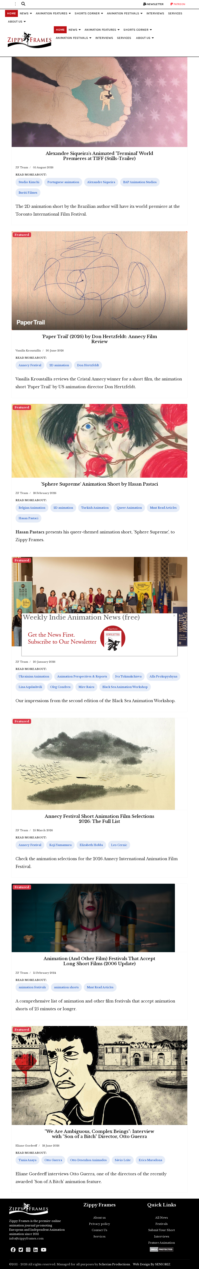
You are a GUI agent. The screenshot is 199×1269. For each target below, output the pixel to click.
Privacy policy (99, 1224)
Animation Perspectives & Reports (82, 676)
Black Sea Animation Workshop (125, 687)
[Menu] (15, 3)
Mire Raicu (86, 687)
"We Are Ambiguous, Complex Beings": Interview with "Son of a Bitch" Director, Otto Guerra (99, 1134)
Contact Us (99, 1230)
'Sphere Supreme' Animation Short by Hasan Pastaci (99, 484)
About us (99, 1217)
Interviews (161, 1236)
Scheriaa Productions (114, 1264)
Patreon (179, 4)
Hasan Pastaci (28, 518)
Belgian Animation (32, 508)
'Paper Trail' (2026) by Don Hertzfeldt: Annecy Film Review (99, 339)
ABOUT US (15, 21)
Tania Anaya (27, 1160)
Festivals (161, 1224)
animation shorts (66, 987)
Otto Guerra (53, 1160)
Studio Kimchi (29, 182)
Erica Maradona (150, 1160)
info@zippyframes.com (26, 1238)
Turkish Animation (95, 508)
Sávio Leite (123, 1160)
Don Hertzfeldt (88, 365)
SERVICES (175, 13)
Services (99, 1236)
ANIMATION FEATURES (51, 13)
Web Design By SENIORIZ (151, 1264)
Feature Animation (161, 1243)
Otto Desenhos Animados (88, 1160)
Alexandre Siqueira (101, 182)
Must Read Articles (163, 508)
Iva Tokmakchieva (128, 676)
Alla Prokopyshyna (163, 676)
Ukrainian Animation (34, 676)
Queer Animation (129, 508)
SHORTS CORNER (87, 13)
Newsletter (155, 4)
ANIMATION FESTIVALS (123, 13)
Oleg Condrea (60, 687)
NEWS (24, 13)
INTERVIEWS (155, 13)
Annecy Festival (30, 365)
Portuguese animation (63, 182)
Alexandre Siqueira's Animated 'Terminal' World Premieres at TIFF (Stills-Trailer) (99, 156)
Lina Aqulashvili (30, 687)
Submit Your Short (161, 1230)
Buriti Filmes (28, 192)
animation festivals (32, 987)
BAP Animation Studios (140, 182)
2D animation (59, 365)
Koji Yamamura (60, 845)
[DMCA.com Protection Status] (161, 1249)
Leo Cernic (119, 845)
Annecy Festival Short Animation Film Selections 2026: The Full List (99, 819)
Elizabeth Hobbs (91, 845)
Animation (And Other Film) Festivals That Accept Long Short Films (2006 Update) (99, 961)
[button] (23, 4)
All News (161, 1217)
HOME (11, 13)
